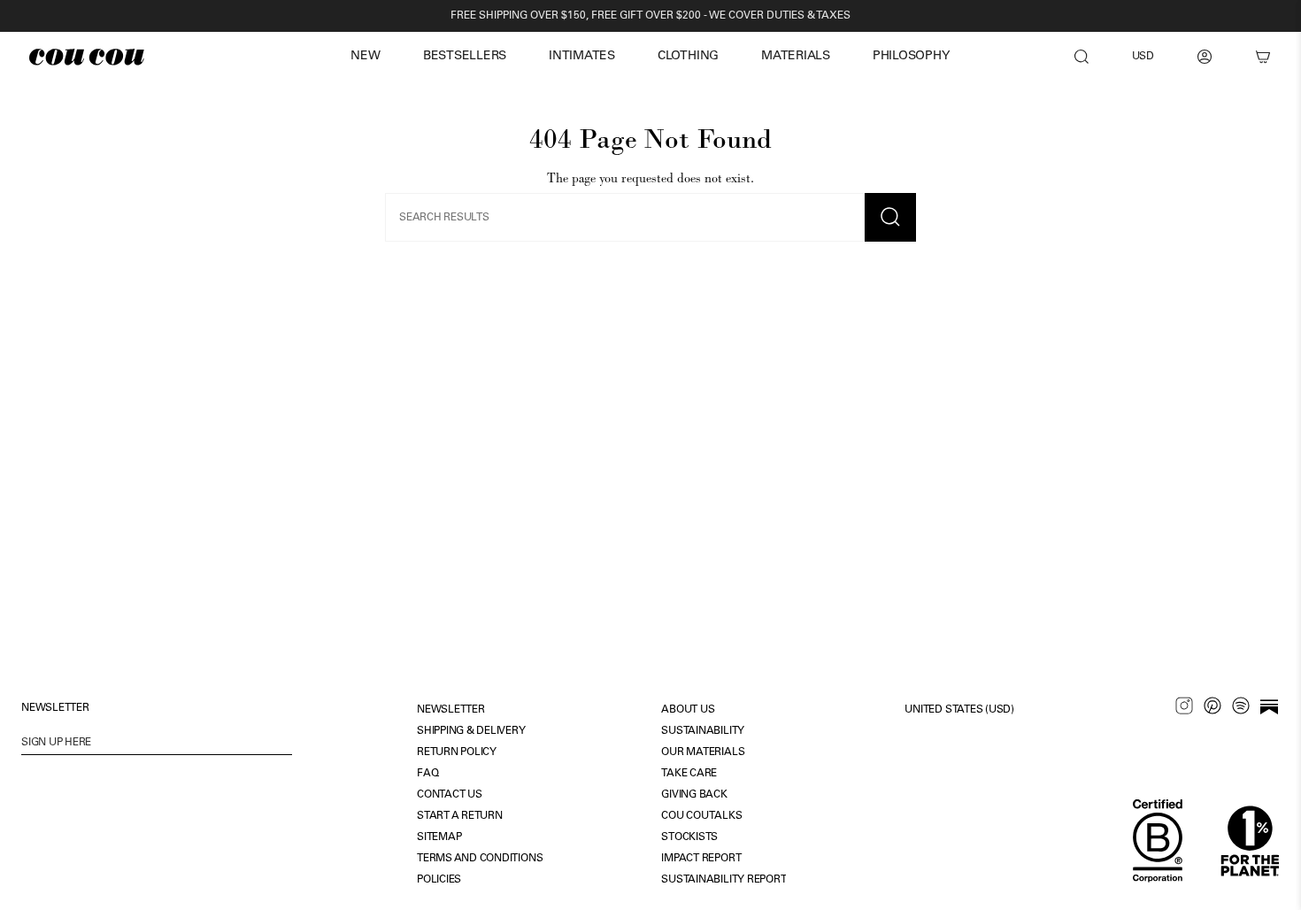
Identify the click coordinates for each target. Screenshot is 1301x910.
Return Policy (457, 752)
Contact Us (449, 795)
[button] (365, 57)
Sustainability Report (723, 880)
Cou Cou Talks (701, 816)
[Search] (1081, 57)
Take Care (689, 773)
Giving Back (694, 795)
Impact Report (701, 858)
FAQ (427, 773)
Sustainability (702, 731)
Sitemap (439, 837)
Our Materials (702, 752)
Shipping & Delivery (471, 731)
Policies (439, 880)
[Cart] (1263, 57)
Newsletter (451, 710)
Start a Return (460, 816)
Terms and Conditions (480, 858)
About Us (687, 710)
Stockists (689, 837)
